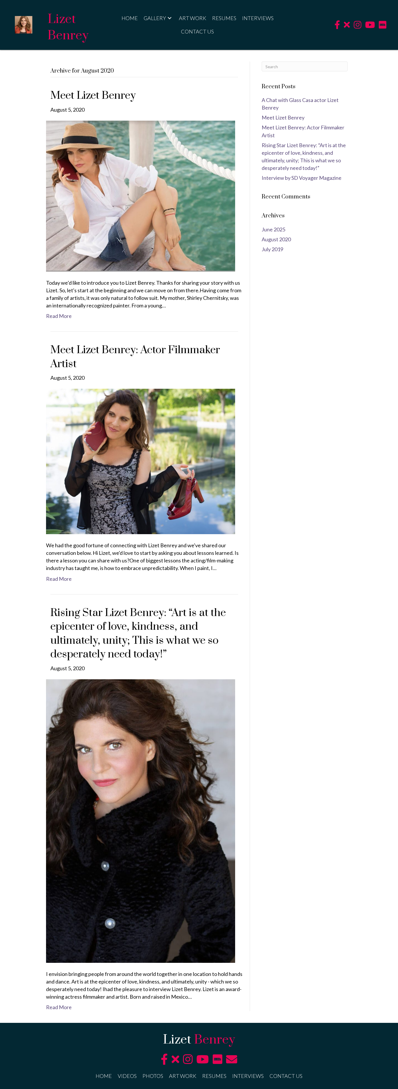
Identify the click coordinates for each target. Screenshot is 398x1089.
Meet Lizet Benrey (93, 95)
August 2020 (276, 239)
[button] (169, 18)
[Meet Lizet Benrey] (140, 195)
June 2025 (273, 229)
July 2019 (272, 249)
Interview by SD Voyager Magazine (301, 178)
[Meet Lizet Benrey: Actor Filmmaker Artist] (140, 461)
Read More (59, 316)
